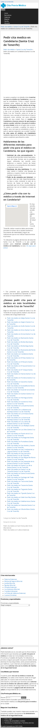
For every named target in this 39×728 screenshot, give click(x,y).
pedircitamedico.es (8, 726)
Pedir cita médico (6, 27)
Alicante (7, 23)
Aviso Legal (8, 719)
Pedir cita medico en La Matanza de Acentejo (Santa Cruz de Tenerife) (19, 411)
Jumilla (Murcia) (9, 583)
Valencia (7, 17)
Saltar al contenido (7, 2)
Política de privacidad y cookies (14, 721)
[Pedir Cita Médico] (14, 8)
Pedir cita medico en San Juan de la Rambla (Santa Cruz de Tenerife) (18, 454)
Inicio (6, 13)
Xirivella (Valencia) (10, 587)
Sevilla (6, 21)
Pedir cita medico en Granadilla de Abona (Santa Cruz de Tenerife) (21, 387)
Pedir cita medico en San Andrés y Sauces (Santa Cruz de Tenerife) (21, 446)
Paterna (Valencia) (10, 579)
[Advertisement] (19, 75)
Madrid (6, 19)
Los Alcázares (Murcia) (12, 589)
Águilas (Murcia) (9, 585)
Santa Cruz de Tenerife (21, 27)
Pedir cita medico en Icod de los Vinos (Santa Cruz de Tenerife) (19, 403)
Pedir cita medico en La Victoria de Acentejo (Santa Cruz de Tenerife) (18, 419)
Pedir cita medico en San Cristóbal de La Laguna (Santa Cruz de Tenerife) (20, 450)
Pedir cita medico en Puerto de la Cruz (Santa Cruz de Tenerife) (20, 435)
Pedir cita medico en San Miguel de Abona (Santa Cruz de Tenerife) (21, 458)
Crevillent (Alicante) (10, 591)
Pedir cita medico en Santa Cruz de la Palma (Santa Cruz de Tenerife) (19, 466)
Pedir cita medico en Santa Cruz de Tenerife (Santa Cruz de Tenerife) (18, 470)
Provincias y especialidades (10, 603)
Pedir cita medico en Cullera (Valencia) (16, 530)
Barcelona (7, 15)
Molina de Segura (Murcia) (13, 581)
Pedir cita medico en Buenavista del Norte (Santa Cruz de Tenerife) (21, 351)
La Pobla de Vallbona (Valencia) (14, 593)
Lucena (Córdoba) (10, 595)
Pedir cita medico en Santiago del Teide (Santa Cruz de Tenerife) (20, 478)
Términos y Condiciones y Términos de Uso (19, 723)
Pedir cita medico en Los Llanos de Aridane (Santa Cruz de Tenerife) (18, 423)
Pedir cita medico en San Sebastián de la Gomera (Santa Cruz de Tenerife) (20, 462)
